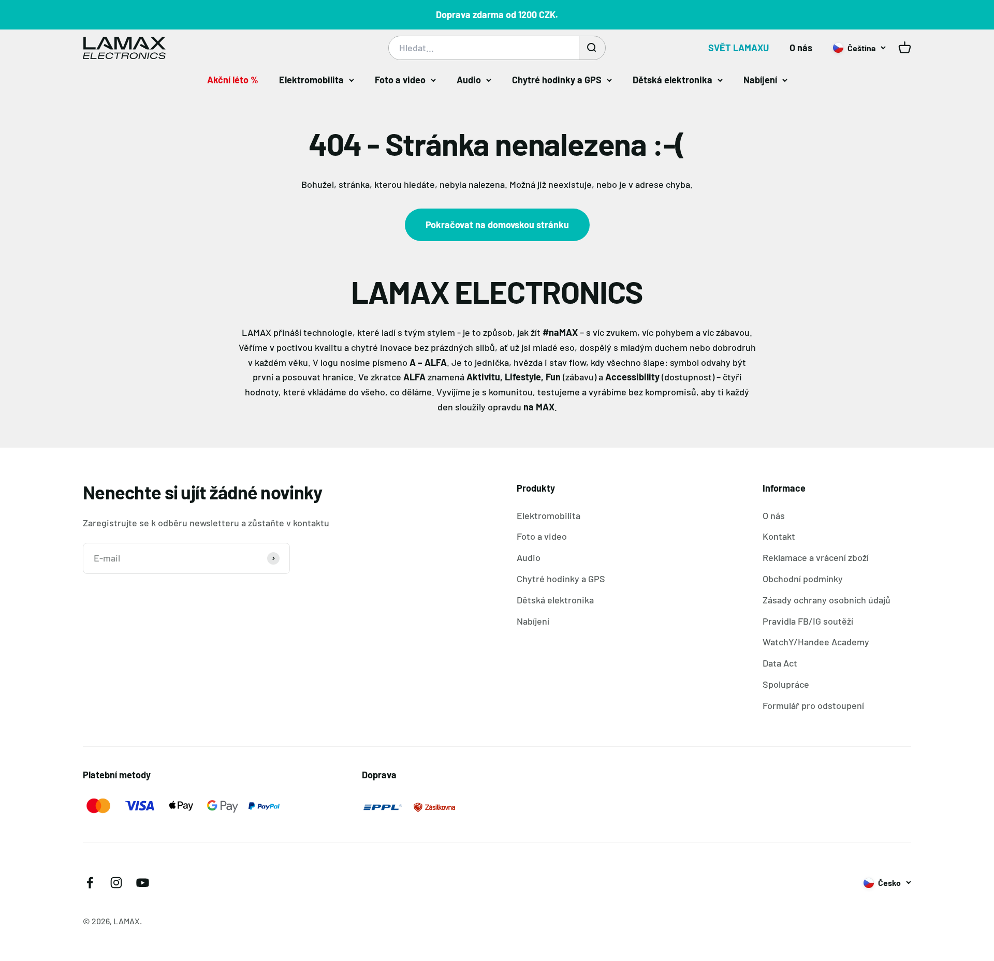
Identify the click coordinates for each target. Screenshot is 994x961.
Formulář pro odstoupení (813, 705)
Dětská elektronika (672, 79)
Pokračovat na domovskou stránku (497, 224)
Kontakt (779, 536)
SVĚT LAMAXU (738, 47)
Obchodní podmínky (803, 578)
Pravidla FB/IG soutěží (808, 621)
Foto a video (400, 79)
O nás (801, 47)
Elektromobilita (311, 79)
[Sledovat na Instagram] (116, 883)
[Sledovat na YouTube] (143, 883)
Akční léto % (232, 79)
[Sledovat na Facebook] (90, 883)
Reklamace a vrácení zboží (816, 557)
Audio (469, 79)
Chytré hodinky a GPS (557, 79)
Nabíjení (760, 79)
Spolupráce (786, 684)
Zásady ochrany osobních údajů (826, 599)
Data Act (780, 663)
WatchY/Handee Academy (816, 641)
